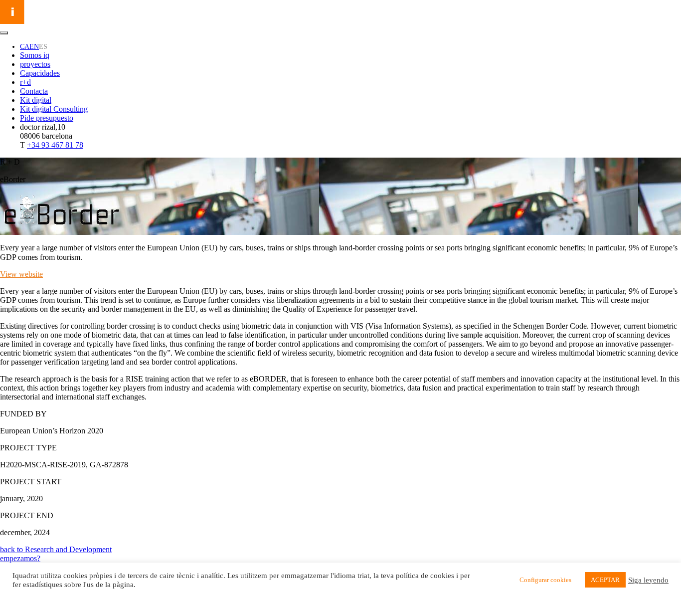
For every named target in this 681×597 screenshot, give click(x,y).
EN (34, 46)
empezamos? (20, 558)
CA (24, 46)
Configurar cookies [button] (545, 580)
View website (21, 274)
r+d (25, 82)
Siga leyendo (648, 580)
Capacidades (40, 73)
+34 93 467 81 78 (55, 145)
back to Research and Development (56, 549)
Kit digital (35, 100)
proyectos (35, 64)
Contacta (34, 91)
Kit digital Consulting (54, 109)
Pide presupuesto (46, 118)
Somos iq (34, 55)
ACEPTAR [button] (605, 580)
